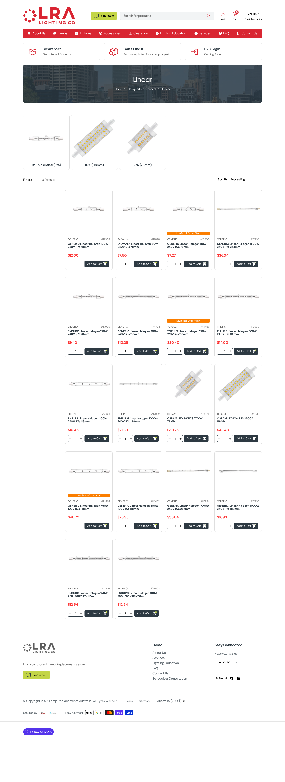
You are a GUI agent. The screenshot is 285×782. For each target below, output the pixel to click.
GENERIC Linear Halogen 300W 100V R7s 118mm (138, 507)
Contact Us (160, 673)
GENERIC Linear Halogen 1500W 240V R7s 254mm (238, 245)
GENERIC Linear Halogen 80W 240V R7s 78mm (186, 245)
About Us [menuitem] (39, 33)
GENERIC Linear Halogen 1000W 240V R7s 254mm (188, 507)
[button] (223, 15)
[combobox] (167, 16)
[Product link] (88, 209)
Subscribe (224, 662)
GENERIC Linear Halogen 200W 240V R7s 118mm (138, 332)
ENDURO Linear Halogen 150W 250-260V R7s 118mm (88, 594)
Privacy (129, 701)
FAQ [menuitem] (226, 33)
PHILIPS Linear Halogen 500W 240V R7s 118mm (237, 332)
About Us (159, 653)
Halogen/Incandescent (142, 89)
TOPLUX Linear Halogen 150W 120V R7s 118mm (186, 332)
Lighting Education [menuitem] (173, 33)
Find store (39, 675)
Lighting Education (165, 663)
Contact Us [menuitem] (249, 33)
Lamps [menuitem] (62, 33)
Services (158, 658)
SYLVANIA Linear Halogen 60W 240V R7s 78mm (138, 245)
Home (118, 89)
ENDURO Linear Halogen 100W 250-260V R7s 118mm (137, 594)
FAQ (155, 668)
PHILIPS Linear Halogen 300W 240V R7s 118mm (87, 420)
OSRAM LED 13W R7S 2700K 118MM (235, 420)
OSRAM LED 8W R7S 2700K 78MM (185, 420)
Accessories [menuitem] (112, 33)
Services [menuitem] (205, 33)
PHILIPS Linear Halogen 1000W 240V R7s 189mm (138, 420)
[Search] (208, 16)
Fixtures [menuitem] (85, 33)
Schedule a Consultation (169, 679)
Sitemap (144, 701)
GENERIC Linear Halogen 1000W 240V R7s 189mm (238, 507)
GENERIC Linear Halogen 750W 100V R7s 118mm (88, 507)
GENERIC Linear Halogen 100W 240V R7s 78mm (88, 245)
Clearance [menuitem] (140, 33)
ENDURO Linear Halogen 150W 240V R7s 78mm (88, 332)
